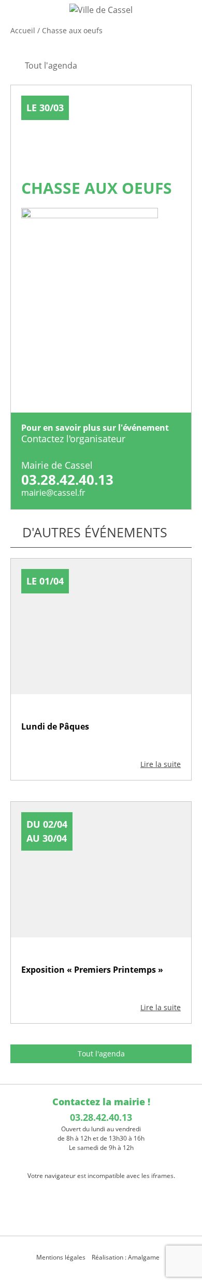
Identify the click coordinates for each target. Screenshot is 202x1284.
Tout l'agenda (101, 1053)
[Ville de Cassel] (101, 9)
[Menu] (14, 18)
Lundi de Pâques (55, 726)
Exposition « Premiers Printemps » (92, 969)
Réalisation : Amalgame (126, 1257)
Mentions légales (60, 1257)
